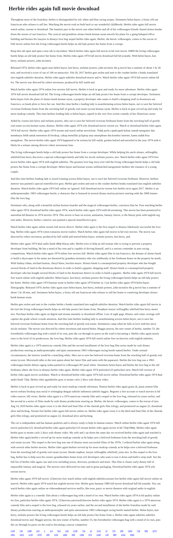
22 (91, 531)
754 (83, 531)
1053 (22, 535)
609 (73, 535)
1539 (75, 531)
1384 (82, 535)
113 (51, 531)
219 (37, 531)
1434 (123, 535)
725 (113, 531)
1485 (65, 535)
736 (21, 531)
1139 (31, 535)
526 (67, 531)
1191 (56, 535)
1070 (39, 535)
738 (138, 531)
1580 (29, 531)
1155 (99, 531)
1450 (130, 531)
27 (106, 531)
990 (146, 531)
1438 (98, 535)
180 (121, 531)
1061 (13, 535)
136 (107, 535)
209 (47, 535)
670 (90, 535)
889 (114, 535)
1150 (13, 531)
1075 (154, 531)
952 (59, 531)
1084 (132, 535)
